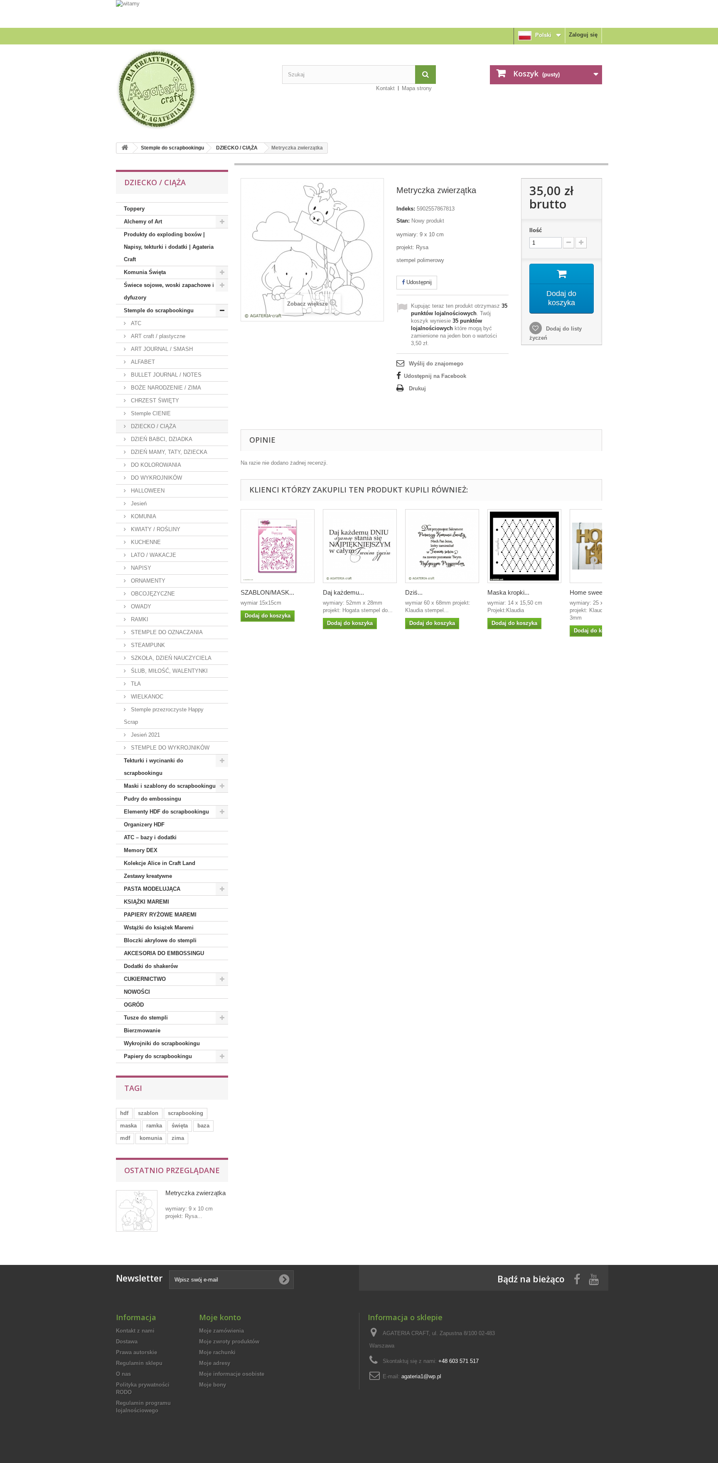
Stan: (403, 221)
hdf (124, 1113)
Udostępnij (418, 282)
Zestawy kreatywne (148, 876)
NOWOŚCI (137, 992)
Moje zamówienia (221, 1331)
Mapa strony (417, 88)
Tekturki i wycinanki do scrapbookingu (153, 766)
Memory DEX (140, 850)
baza (203, 1125)
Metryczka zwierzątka (195, 1192)
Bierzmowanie (142, 1030)
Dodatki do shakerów (151, 966)
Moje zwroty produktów (229, 1341)
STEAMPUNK (147, 645)
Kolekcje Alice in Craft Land (159, 863)
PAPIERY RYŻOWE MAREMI (160, 915)
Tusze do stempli (146, 1018)
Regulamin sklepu (139, 1363)
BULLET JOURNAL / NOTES (165, 375)
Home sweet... (589, 592)
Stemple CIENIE (150, 413)
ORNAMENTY (147, 581)
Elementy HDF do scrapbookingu (166, 812)
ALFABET (142, 362)
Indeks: (405, 209)
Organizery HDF (144, 824)
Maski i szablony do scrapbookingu (170, 786)
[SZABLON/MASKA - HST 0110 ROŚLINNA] (278, 546)
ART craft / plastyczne (157, 336)
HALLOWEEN (147, 491)
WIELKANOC (146, 697)
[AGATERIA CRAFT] (193, 89)
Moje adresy (214, 1363)
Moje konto (220, 1317)
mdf (125, 1138)
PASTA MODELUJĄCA (152, 889)
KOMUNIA (142, 516)
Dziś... (414, 592)
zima (178, 1138)
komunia (151, 1138)
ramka (154, 1125)
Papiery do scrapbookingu (158, 1056)
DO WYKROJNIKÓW (155, 478)
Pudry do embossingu (152, 799)
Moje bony (212, 1385)
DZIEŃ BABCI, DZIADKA (160, 439)
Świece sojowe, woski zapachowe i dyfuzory (169, 291)
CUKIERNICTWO (145, 979)
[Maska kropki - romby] (524, 546)
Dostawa (127, 1341)
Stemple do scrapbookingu (172, 148)
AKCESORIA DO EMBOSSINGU (164, 953)
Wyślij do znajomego (436, 363)
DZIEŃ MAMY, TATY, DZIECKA (168, 452)
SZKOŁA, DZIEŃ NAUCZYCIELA (170, 658)
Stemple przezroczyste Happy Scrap (164, 715)
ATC (135, 323)
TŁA (135, 684)
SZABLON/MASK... (267, 592)
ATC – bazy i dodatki (150, 837)
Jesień (138, 503)
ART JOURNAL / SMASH (161, 349)
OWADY (140, 606)
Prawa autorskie (136, 1352)
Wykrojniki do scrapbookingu (162, 1043)
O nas (123, 1374)
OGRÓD (134, 1005)
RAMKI (138, 619)
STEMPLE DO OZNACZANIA (166, 632)
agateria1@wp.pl (421, 1376)
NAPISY (140, 568)
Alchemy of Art (143, 221)
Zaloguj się (583, 35)
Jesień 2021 (144, 735)
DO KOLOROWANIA (155, 465)
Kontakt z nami (135, 1331)
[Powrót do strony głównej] (125, 148)
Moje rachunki (217, 1352)
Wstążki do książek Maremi (159, 927)
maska (128, 1125)
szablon (148, 1113)
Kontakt (385, 88)
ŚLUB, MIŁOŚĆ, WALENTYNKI (168, 671)
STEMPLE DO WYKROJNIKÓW (169, 748)
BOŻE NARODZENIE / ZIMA (165, 388)
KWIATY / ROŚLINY (154, 529)
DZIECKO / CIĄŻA (237, 148)
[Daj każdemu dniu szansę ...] (360, 546)
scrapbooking (185, 1113)
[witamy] (359, 13)
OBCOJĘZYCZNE (152, 594)
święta (180, 1125)
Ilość (535, 230)
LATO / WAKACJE (152, 555)
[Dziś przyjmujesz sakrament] (442, 546)
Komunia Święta (145, 272)
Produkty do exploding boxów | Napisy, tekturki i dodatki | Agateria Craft (169, 246)
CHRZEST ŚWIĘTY (154, 400)
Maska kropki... (508, 592)
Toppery (134, 209)
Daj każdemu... (343, 592)
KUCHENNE (145, 542)
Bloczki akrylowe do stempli (160, 940)
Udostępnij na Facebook (435, 376)
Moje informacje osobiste (231, 1374)
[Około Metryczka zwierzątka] (136, 1211)
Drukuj (417, 388)
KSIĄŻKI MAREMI (146, 902)
